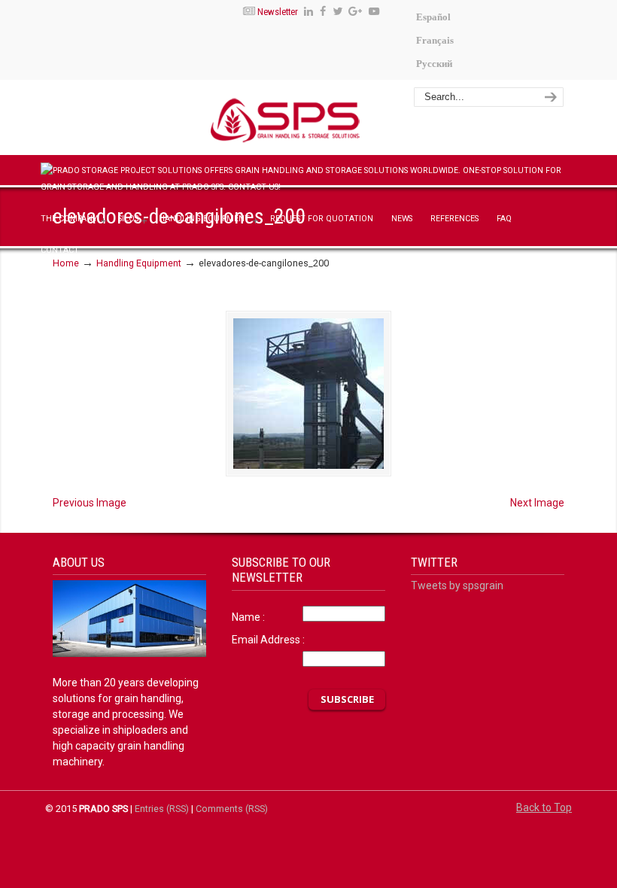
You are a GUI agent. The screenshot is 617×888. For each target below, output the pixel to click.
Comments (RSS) (232, 808)
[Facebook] (323, 11)
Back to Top (544, 807)
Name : (248, 617)
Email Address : (268, 640)
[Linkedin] (308, 11)
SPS (343, 119)
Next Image (537, 503)
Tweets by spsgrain (457, 585)
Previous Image (89, 503)
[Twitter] (337, 11)
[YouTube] (373, 11)
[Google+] (356, 11)
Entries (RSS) (162, 808)
